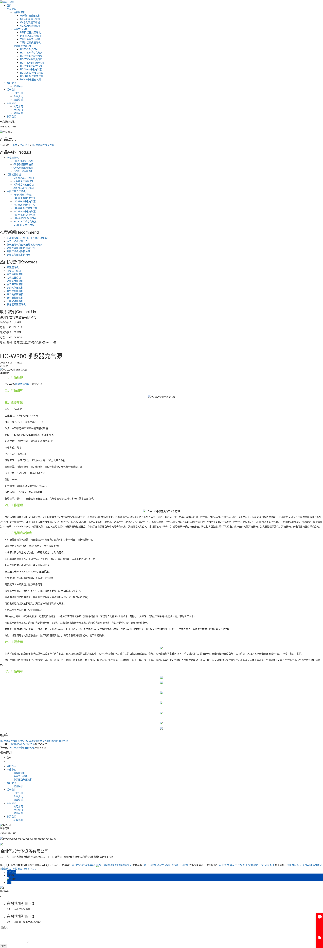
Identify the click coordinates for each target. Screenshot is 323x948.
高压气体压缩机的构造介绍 (21, 247)
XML (33, 868)
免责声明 (307, 865)
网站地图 (17, 868)
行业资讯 (18, 109)
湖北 (272, 865)
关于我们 (11, 89)
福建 (256, 865)
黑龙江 (233, 865)
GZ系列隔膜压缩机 (30, 25)
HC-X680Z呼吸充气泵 (31, 72)
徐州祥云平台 (295, 865)
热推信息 (317, 865)
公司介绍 (18, 92)
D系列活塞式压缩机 (30, 32)
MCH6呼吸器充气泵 (30, 79)
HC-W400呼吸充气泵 (31, 66)
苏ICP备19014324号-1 (83, 865)
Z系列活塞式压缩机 (30, 42)
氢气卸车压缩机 (15, 284)
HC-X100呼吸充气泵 (31, 69)
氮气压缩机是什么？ (17, 241)
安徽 (250, 865)
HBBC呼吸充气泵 (29, 49)
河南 (266, 865)
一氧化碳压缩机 (15, 301)
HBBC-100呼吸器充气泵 (22, 744)
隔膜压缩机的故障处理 (18, 251)
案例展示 (18, 86)
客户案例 (11, 82)
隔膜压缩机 (19, 12)
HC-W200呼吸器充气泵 (12, 740)
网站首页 (11, 766)
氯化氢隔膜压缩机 (16, 304)
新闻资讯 (11, 103)
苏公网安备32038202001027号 (115, 865)
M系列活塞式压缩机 (30, 35)
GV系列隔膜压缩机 (30, 22)
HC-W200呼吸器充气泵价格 (39, 740)
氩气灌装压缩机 (15, 297)
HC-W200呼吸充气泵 (31, 52)
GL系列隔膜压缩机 (30, 19)
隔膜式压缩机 (14, 270)
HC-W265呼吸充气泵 (31, 55)
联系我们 (11, 116)
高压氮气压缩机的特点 (18, 254)
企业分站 (6, 868)
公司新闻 (18, 106)
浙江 (245, 865)
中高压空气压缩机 (22, 45)
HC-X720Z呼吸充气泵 (31, 76)
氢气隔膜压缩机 (15, 274)
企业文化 (18, 96)
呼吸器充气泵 (61, 740)
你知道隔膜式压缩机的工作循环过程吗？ (28, 237)
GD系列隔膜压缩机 (30, 15)
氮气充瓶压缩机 (15, 294)
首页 (9, 5)
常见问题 (18, 113)
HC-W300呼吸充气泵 (31, 59)
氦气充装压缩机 (15, 291)
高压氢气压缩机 (15, 280)
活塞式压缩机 (20, 29)
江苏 (239, 865)
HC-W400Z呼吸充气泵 (32, 62)
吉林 (226, 865)
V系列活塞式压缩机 (30, 39)
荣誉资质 (18, 99)
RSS (26, 868)
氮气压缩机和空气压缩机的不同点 (24, 244)
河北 (221, 865)
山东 (261, 865)
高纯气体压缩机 (15, 287)
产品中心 (11, 8)
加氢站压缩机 (14, 277)
